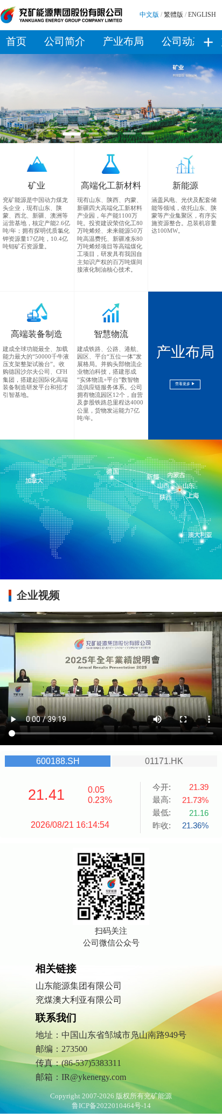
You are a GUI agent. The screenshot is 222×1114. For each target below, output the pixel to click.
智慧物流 (111, 334)
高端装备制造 (37, 334)
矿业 (36, 185)
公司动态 (182, 41)
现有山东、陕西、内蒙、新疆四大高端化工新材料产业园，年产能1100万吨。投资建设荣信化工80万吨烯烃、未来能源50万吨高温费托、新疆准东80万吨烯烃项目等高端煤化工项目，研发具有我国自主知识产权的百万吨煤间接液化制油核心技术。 (110, 234)
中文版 (149, 14)
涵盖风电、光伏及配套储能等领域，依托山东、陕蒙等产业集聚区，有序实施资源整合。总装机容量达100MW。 (184, 215)
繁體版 (173, 14)
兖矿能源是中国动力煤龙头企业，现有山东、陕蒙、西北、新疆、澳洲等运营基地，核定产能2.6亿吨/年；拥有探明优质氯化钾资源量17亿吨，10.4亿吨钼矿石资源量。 (36, 223)
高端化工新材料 (111, 185)
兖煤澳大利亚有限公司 (79, 1000)
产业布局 (123, 41)
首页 (16, 41)
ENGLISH (202, 14)
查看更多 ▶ (185, 384)
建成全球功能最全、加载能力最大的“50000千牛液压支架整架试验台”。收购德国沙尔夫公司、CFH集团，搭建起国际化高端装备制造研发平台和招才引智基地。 (36, 372)
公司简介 (64, 41)
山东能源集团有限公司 (79, 986)
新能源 (185, 185)
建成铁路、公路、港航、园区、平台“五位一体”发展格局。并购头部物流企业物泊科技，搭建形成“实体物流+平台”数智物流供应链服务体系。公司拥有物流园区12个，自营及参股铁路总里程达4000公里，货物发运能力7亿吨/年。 (110, 383)
